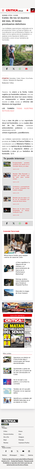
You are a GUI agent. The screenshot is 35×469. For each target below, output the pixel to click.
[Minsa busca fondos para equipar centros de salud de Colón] (17, 243)
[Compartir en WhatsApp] (20, 68)
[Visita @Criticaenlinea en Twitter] (12, 451)
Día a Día (6, 437)
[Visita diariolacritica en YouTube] (23, 451)
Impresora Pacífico (24, 443)
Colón (18, 78)
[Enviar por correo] (26, 69)
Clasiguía (21, 437)
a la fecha (29, 78)
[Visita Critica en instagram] (29, 451)
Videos (22, 455)
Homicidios (12, 78)
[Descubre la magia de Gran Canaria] (9, 292)
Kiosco (20, 431)
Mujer (5, 440)
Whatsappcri (13, 455)
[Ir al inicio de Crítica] (14, 10)
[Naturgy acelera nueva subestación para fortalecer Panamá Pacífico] (9, 282)
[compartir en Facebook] (7, 69)
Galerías (30, 455)
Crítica (5, 431)
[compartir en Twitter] (14, 69)
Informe (5, 80)
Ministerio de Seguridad (16, 80)
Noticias (4, 455)
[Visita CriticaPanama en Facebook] (6, 451)
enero (23, 78)
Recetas (6, 443)
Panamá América (8, 434)
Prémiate (21, 440)
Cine (20, 434)
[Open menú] (3, 10)
